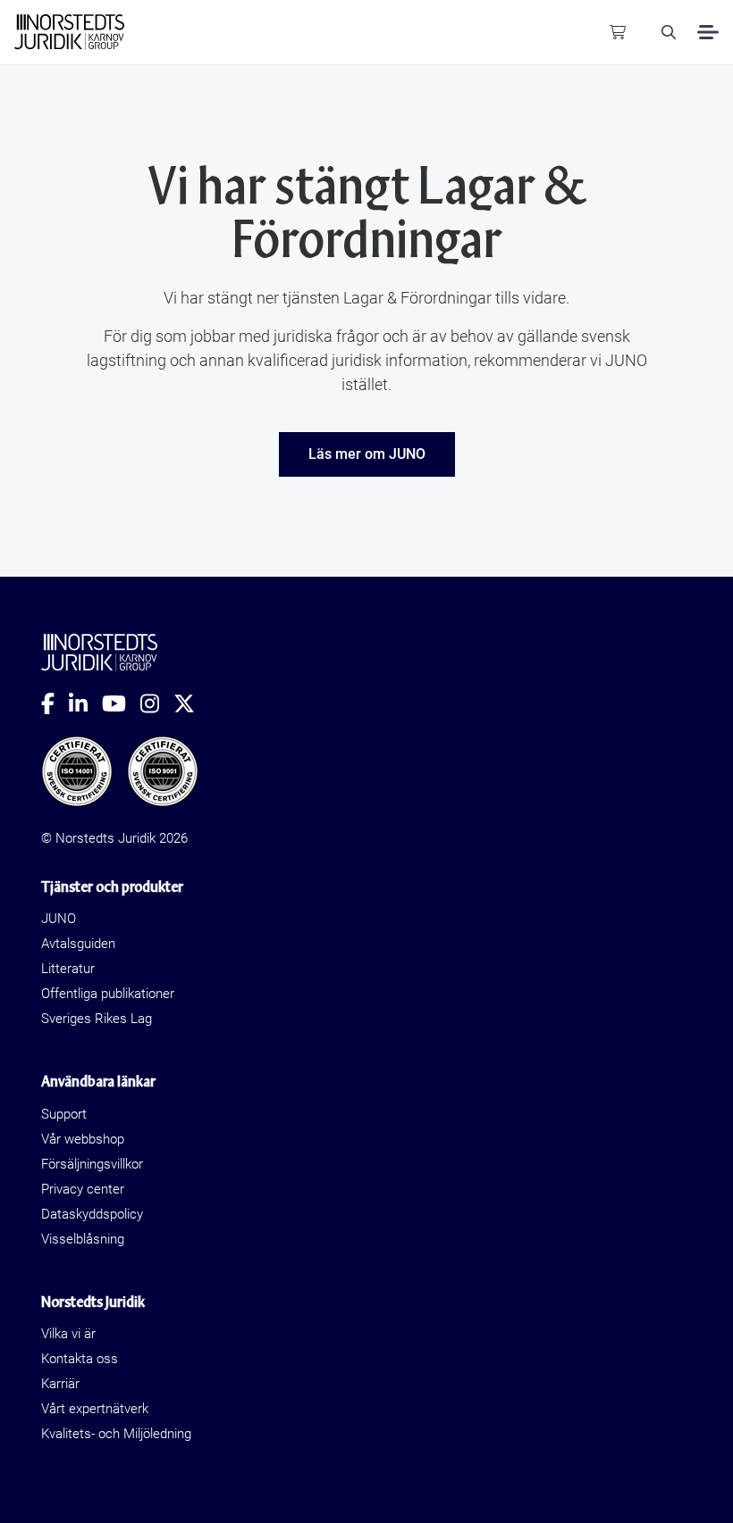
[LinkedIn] (85, 703)
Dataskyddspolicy (92, 1214)
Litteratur (68, 969)
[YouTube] (121, 703)
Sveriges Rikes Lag (96, 1019)
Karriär (60, 1384)
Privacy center (82, 1189)
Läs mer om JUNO (366, 453)
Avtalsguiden (78, 944)
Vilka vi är (68, 1334)
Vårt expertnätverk (94, 1409)
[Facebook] (55, 703)
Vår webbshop (82, 1139)
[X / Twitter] (191, 703)
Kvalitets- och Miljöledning (116, 1434)
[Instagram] (156, 703)
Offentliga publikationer (107, 994)
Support (64, 1114)
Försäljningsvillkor (92, 1164)
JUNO (58, 919)
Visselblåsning (82, 1239)
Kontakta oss (79, 1359)
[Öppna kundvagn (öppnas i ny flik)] (617, 32)
